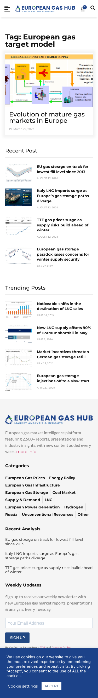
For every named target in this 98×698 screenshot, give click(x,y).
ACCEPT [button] (51, 686)
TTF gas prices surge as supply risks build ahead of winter (62, 225)
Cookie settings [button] (23, 686)
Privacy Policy (61, 647)
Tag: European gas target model (40, 40)
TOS (43, 647)
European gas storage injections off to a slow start (63, 378)
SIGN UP (17, 638)
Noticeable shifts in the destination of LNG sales (60, 306)
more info (26, 451)
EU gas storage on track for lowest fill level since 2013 (62, 169)
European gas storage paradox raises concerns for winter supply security (63, 254)
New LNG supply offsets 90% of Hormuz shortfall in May (64, 330)
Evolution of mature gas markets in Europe (47, 117)
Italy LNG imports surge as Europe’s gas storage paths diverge (63, 195)
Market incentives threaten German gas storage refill (63, 354)
